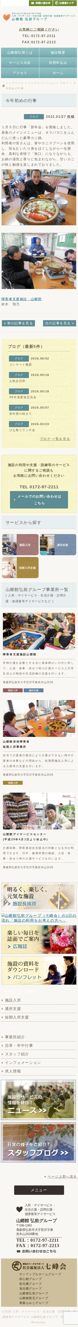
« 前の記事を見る (18, 323)
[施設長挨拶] (39, 896)
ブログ (64, 83)
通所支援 (13, 1009)
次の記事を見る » (59, 323)
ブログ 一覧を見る (55, 439)
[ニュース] (38, 1100)
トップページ (15, 83)
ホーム (58, 73)
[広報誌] (39, 939)
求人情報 (13, 1071)
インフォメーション (41, 83)
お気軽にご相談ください (39, 29)
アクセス (20, 73)
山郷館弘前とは (20, 52)
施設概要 (58, 52)
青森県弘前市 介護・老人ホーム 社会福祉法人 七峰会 (65, 3)
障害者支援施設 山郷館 (21, 299)
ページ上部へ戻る (62, 1176)
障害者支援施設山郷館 (20, 654)
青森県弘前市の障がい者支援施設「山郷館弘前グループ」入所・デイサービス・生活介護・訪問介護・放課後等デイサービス (39, 16)
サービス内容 (20, 63)
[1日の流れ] (39, 918)
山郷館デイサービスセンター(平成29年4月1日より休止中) (25, 837)
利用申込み (58, 63)
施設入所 (13, 1000)
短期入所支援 (17, 1017)
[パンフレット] (39, 970)
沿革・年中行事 (19, 1045)
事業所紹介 (15, 1037)
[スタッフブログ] (38, 1160)
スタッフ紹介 (17, 1054)
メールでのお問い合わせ (41, 3)
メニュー (39, 1190)
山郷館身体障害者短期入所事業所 (16, 744)
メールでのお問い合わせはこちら (39, 500)
